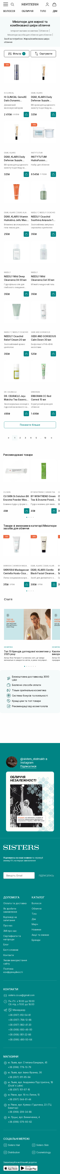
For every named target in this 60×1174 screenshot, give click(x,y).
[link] (54, 4)
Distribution (14, 1152)
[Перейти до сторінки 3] (31, 517)
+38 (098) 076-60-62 (20, 1121)
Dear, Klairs (36, 93)
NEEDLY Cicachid (47, 212)
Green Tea (50, 492)
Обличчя (37, 908)
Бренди (36, 940)
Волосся (36, 903)
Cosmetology (43, 1152)
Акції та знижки (40, 934)
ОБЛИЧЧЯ (27, 11)
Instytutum (36, 153)
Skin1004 (7, 566)
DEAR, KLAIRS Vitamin (23, 212)
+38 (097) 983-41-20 (19, 1024)
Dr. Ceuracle (10, 392)
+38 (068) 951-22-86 (19, 1034)
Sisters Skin (42, 1145)
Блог (5, 944)
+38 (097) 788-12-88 (20, 1019)
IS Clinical (9, 93)
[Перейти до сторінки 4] (33, 517)
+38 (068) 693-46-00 (20, 1029)
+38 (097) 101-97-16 (19, 1089)
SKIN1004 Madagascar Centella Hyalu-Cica (21, 566)
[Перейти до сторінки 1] (26, 517)
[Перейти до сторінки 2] (28, 517)
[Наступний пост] (49, 801)
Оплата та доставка (14, 903)
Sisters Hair (14, 1145)
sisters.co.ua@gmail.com (21, 995)
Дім (34, 919)
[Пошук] (12, 4)
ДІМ (55, 11)
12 (45, 438)
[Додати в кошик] (26, 114)
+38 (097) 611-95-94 (19, 1077)
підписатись (46, 875)
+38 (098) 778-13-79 (19, 1067)
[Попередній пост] (10, 801)
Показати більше (30, 424)
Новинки (36, 929)
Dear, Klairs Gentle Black (50, 566)
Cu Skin (6, 492)
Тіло (34, 913)
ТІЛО (43, 11)
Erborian (35, 392)
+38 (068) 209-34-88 (20, 1111)
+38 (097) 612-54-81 (19, 1015)
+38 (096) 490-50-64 (20, 1039)
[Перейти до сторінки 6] (35, 666)
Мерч (35, 924)
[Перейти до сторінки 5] (33, 666)
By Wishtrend (37, 492)
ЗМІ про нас (9, 930)
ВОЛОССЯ (9, 11)
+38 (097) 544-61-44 (19, 1099)
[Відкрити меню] (5, 4)
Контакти (8, 955)
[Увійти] (47, 4)
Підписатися (28, 766)
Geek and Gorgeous (40, 332)
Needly (34, 212)
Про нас (7, 925)
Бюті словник (10, 949)
